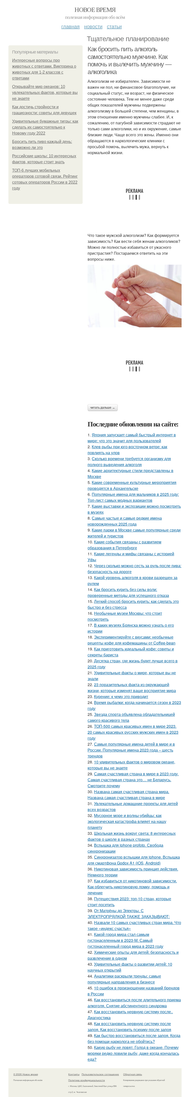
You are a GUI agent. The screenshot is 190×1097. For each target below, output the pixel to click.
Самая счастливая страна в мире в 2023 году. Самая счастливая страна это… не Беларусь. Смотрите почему (133, 779)
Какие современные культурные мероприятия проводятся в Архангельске (132, 485)
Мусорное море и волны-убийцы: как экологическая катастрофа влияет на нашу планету (127, 821)
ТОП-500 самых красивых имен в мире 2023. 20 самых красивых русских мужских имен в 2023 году (133, 732)
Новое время (94, 9)
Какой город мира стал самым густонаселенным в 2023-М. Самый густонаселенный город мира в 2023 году (125, 940)
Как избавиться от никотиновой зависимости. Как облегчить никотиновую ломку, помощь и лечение (132, 887)
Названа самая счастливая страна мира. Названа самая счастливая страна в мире (128, 794)
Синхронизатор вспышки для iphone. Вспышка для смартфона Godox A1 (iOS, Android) (134, 860)
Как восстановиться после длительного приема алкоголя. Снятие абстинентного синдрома (134, 1003)
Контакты (73, 1074)
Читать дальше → (102, 407)
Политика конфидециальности (86, 1080)
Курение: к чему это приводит (121, 696)
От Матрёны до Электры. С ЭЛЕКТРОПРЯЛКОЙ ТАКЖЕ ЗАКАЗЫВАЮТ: (129, 913)
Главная (70, 26)
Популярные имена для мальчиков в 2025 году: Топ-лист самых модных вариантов (133, 497)
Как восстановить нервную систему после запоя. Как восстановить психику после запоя (129, 1026)
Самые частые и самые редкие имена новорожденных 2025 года (125, 521)
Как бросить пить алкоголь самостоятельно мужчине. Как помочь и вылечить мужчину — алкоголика (129, 60)
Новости (93, 26)
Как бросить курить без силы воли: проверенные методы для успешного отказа (128, 592)
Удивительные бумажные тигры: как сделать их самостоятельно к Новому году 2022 (45, 127)
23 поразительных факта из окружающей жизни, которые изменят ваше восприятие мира (132, 687)
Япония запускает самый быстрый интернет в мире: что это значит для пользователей (132, 438)
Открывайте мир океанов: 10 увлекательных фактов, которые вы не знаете (45, 92)
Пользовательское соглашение (100, 1074)
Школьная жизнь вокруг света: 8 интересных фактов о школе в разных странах (132, 836)
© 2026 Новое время (25, 1074)
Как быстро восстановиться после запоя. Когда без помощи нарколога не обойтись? (134, 1038)
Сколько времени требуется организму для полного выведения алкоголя (129, 461)
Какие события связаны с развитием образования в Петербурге (124, 545)
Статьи (114, 26)
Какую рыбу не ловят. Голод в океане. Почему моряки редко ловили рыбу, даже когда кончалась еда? (133, 1053)
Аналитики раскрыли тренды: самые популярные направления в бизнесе (124, 979)
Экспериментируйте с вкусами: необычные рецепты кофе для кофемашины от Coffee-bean (131, 640)
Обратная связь (132, 1074)
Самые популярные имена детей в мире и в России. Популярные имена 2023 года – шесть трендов (131, 750)
